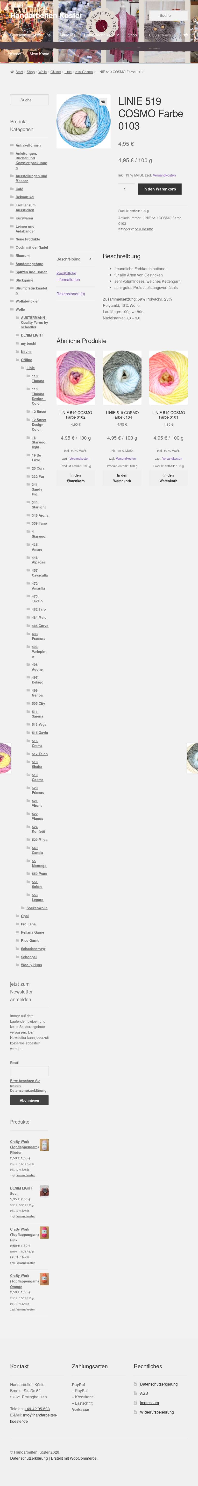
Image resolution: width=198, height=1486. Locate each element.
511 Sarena (37, 714)
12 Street (39, 411)
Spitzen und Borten (32, 271)
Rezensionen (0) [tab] (71, 293)
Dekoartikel (25, 196)
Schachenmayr (33, 948)
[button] (103, 102)
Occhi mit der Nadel (32, 247)
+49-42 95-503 (37, 1408)
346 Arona (40, 515)
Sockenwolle (37, 907)
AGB (144, 1393)
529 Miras (40, 839)
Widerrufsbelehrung (157, 1412)
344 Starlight (39, 504)
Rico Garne (30, 940)
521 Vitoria (37, 803)
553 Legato (37, 897)
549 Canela (37, 850)
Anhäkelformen (28, 145)
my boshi (28, 343)
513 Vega (39, 724)
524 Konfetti (38, 829)
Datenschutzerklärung (159, 1384)
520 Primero (38, 790)
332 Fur (38, 476)
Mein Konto (39, 53)
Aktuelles (67, 35)
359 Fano (39, 523)
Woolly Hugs (31, 964)
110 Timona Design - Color (39, 396)
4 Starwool (39, 534)
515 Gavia (40, 732)
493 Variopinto (39, 651)
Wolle (42, 71)
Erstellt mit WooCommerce (74, 1458)
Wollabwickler (27, 301)
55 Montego (39, 863)
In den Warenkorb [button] (76, 478)
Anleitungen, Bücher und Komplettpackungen (31, 160)
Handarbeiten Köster (46, 15)
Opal (25, 915)
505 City (38, 703)
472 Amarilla (38, 586)
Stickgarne (24, 280)
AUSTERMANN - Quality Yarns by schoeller (34, 322)
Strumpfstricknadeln (31, 290)
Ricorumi (23, 255)
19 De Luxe (36, 457)
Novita (26, 351)
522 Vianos (37, 816)
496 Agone (37, 667)
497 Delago (37, 679)
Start (19, 71)
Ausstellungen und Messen (31, 178)
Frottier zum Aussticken (25, 207)
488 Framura (38, 636)
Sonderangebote (29, 263)
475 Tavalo (37, 598)
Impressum (149, 1402)
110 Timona (38, 378)
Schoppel (29, 956)
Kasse (15, 53)
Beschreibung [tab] (68, 259)
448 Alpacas (38, 560)
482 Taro (39, 609)
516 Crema (37, 743)
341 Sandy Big (37, 489)
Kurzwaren (24, 218)
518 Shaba (37, 764)
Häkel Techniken (98, 35)
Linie (68, 71)
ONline (55, 71)
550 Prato (39, 873)
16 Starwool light (39, 442)
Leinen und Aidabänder (25, 228)
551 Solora (37, 884)
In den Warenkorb (159, 189)
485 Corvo (40, 625)
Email (14, 1062)
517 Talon (40, 753)
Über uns (43, 35)
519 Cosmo (84, 71)
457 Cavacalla (40, 572)
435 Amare (37, 547)
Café (19, 188)
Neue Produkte (28, 239)
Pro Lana (28, 924)
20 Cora (38, 468)
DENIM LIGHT (32, 335)
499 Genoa (37, 692)
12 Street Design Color (39, 424)
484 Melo (39, 617)
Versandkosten (164, 174)
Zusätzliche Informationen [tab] (68, 276)
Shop (132, 35)
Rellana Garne (32, 932)
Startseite (18, 35)
